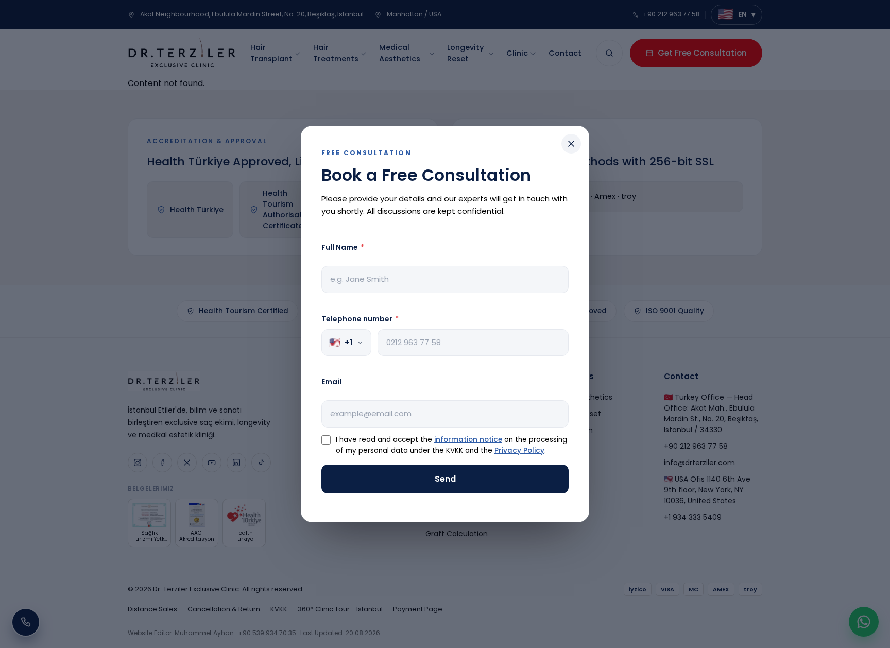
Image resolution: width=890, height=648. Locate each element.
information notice (468, 440)
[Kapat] (571, 144)
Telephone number (360, 319)
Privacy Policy (519, 450)
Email (331, 382)
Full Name (342, 247)
